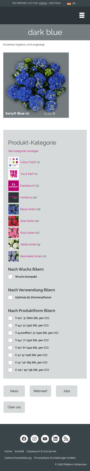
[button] (55, 458)
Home (43, 3)
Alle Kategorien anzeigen (23, 151)
